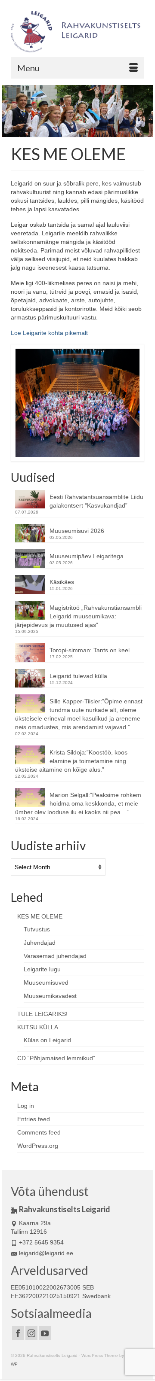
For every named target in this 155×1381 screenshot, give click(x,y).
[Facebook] (18, 1332)
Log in (25, 1105)
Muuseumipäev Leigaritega (87, 556)
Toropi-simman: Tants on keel (90, 650)
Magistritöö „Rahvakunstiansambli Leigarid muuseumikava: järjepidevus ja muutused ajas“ (78, 616)
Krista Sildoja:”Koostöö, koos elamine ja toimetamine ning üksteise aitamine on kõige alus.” (71, 761)
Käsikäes (62, 581)
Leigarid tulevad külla (78, 675)
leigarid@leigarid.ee (46, 1253)
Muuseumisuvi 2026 (77, 530)
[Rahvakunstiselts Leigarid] (77, 31)
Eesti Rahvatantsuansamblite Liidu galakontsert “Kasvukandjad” (96, 501)
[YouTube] (45, 1332)
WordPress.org (37, 1145)
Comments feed (39, 1132)
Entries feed (33, 1119)
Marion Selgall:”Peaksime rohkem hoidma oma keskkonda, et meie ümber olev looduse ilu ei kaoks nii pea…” (78, 803)
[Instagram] (31, 1332)
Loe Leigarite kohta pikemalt (49, 332)
